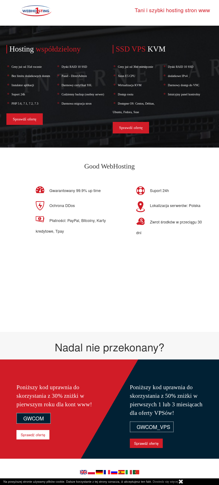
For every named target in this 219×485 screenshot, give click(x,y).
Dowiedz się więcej (165, 481)
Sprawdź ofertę (24, 119)
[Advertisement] (109, 291)
